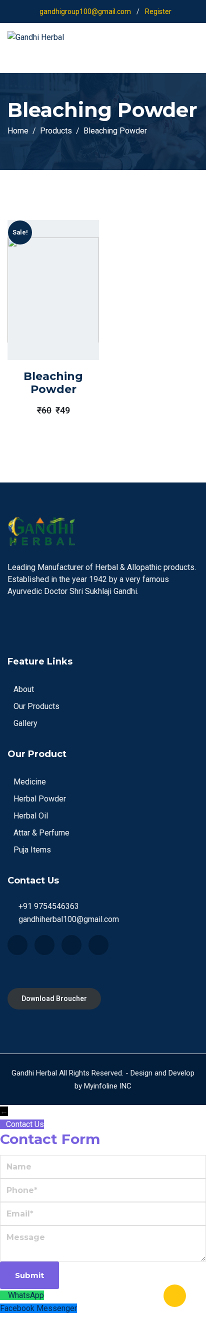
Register (158, 12)
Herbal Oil (31, 815)
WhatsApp (26, 1295)
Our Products (37, 706)
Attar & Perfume (42, 833)
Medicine (30, 781)
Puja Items (32, 849)
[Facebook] (18, 945)
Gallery (26, 723)
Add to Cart (39, 320)
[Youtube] (72, 945)
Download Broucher (54, 998)
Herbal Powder (40, 799)
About (24, 689)
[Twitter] (44, 945)
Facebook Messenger (38, 1308)
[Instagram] (98, 945)
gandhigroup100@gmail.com (85, 12)
